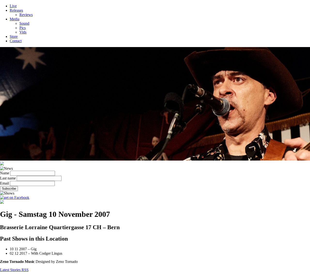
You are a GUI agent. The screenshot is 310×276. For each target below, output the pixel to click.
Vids (22, 32)
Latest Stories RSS (14, 270)
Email (4, 183)
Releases (16, 10)
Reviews (26, 15)
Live (13, 6)
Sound (24, 23)
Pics (22, 28)
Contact (16, 41)
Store (14, 36)
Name (4, 173)
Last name (8, 178)
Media (14, 19)
